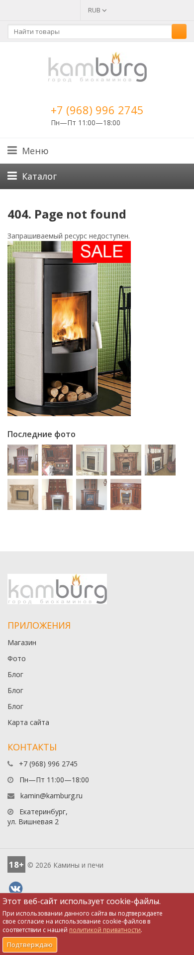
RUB (95, 9)
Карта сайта (28, 722)
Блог (15, 674)
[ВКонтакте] (15, 889)
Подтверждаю (30, 944)
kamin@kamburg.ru (51, 795)
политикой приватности (105, 930)
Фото (16, 658)
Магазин (21, 642)
